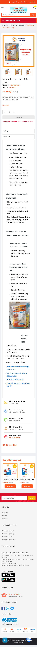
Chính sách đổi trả (7, 537)
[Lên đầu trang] (32, 642)
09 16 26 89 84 (12, 121)
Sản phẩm (4, 518)
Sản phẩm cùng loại (12, 460)
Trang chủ (4, 513)
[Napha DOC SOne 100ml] (10, 470)
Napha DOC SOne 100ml (10, 479)
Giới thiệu (4, 515)
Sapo (22, 642)
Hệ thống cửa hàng (31, 2)
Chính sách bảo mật (7, 531)
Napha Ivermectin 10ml (27, 479)
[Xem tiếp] (5, 105)
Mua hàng (10, 486)
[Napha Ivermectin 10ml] (27, 470)
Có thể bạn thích (9, 445)
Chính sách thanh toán (8, 540)
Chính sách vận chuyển (8, 534)
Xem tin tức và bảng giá (15, 380)
